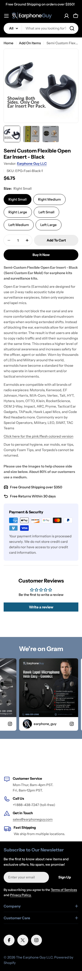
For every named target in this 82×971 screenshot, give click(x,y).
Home (8, 43)
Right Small (17, 199)
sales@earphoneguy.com (33, 819)
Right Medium (49, 199)
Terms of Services (64, 890)
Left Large (48, 225)
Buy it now (41, 255)
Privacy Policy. (20, 895)
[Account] (66, 16)
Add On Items (30, 43)
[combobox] (41, 28)
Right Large (17, 212)
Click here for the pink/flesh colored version (38, 436)
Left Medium (18, 225)
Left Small (46, 212)
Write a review (41, 607)
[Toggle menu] (6, 16)
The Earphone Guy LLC (34, 957)
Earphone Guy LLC (32, 163)
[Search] (72, 28)
